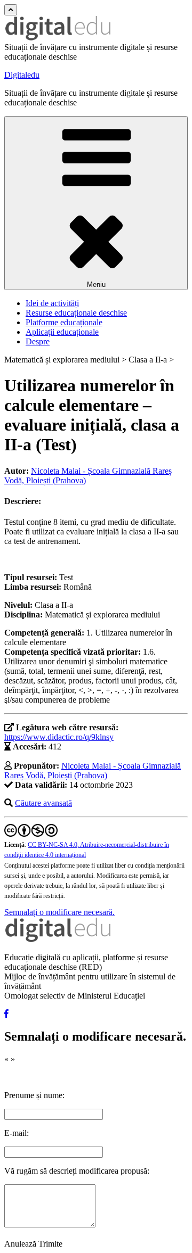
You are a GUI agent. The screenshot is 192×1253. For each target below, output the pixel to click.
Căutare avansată (43, 802)
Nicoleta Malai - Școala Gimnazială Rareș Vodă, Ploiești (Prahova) (92, 770)
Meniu (96, 284)
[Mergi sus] (10, 9)
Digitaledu (21, 74)
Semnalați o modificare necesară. (59, 912)
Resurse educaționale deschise (76, 312)
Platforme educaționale (64, 322)
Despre (38, 341)
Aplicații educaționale (62, 331)
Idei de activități (52, 303)
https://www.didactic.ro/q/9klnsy (59, 736)
